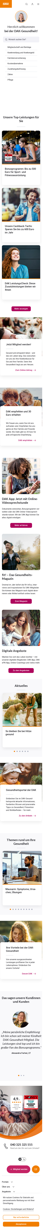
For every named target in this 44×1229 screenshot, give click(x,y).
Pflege (10, 80)
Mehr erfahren (21, 525)
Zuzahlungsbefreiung (16, 69)
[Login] (32, 3)
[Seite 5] (25, 751)
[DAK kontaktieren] (36, 1169)
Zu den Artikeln (25, 816)
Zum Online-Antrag (23, 370)
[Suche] (26, 3)
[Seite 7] (26, 909)
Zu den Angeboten (21, 670)
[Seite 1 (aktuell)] (14, 751)
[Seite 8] (29, 909)
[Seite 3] (19, 751)
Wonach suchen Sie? (17, 39)
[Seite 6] (27, 751)
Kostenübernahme (15, 63)
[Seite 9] (32, 909)
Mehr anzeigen (21, 309)
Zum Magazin (21, 601)
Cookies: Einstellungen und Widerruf (18, 1209)
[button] (6, 4)
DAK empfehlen (25, 440)
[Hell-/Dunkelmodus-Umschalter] (22, 1159)
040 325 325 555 (21, 1144)
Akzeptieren (21, 1224)
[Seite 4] (22, 751)
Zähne (10, 74)
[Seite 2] (17, 751)
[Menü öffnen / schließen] (38, 3)
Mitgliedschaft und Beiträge (19, 47)
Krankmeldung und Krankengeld (20, 52)
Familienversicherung (16, 58)
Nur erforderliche (21, 1217)
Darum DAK (27, 974)
